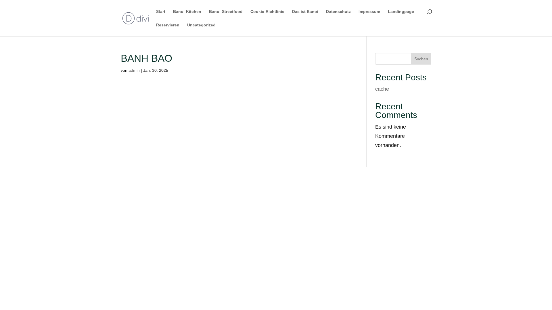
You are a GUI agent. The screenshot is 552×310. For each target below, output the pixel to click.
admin (134, 70)
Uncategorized (201, 25)
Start (160, 11)
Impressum (369, 11)
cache (382, 89)
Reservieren (167, 25)
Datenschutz (338, 11)
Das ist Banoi (305, 11)
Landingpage (401, 11)
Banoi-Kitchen (187, 11)
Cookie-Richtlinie (267, 11)
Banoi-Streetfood (226, 11)
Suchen (421, 59)
